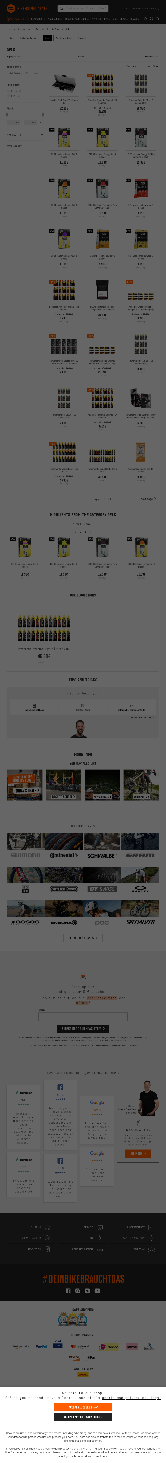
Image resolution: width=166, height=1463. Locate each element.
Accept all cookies (80, 1407)
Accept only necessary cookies (83, 1417)
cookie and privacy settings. (131, 1398)
